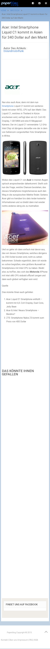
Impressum (23, 640)
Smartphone (8, 106)
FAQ (31, 640)
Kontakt (4, 640)
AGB (36, 640)
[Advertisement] (25, 488)
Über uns (13, 640)
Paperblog (11, 632)
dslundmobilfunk (13, 51)
